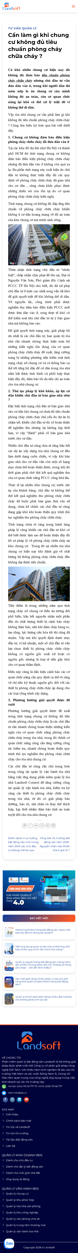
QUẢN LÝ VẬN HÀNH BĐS (20, 1188)
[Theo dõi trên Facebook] (5, 1099)
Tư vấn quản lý (22, 28)
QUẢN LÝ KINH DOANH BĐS (22, 1155)
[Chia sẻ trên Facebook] (30, 825)
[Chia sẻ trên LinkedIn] (53, 825)
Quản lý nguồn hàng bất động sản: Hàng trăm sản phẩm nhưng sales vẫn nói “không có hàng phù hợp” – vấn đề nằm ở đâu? (43, 965)
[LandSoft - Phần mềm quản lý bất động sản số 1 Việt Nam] (21, 6)
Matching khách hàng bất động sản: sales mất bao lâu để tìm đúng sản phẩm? (42, 931)
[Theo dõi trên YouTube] (26, 1099)
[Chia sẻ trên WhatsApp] (24, 825)
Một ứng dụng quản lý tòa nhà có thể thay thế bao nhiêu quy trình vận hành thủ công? (42, 948)
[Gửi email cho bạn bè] (41, 825)
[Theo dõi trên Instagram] (12, 1099)
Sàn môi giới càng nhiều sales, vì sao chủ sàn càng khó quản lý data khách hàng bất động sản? (41, 981)
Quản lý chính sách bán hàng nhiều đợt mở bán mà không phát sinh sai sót (43, 998)
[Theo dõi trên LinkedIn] (19, 1099)
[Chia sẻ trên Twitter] (36, 825)
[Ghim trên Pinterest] (47, 825)
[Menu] (73, 6)
